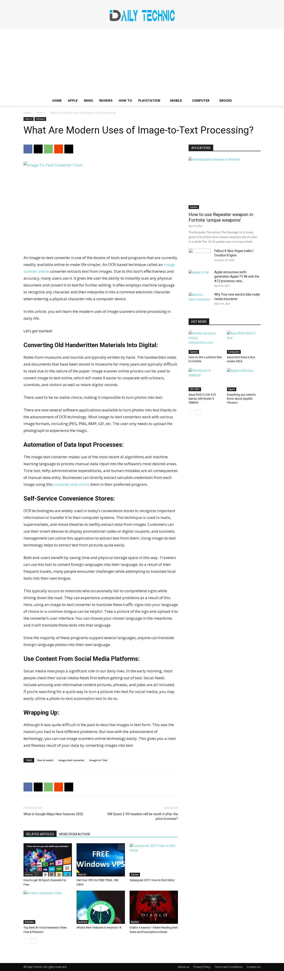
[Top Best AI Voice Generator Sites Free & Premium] (48, 907)
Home (57, 100)
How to (125, 100)
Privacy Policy (201, 967)
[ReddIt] (58, 149)
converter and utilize (71, 484)
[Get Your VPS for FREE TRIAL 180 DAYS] (101, 859)
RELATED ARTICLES (40, 834)
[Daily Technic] (142, 15)
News (88, 100)
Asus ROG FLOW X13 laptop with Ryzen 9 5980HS (202, 398)
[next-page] (33, 941)
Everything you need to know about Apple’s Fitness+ (241, 398)
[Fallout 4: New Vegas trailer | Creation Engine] (200, 256)
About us (183, 967)
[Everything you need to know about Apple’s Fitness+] (244, 379)
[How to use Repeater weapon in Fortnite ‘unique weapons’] (224, 183)
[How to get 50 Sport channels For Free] (48, 859)
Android (82, 921)
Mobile (176, 100)
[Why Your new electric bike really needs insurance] (200, 300)
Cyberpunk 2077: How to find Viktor (152, 880)
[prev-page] (26, 941)
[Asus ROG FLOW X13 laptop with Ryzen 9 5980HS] (205, 379)
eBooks (225, 100)
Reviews (105, 100)
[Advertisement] (142, 62)
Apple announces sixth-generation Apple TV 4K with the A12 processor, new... (236, 276)
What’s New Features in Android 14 (99, 927)
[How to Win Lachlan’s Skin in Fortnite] (205, 342)
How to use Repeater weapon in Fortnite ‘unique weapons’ (221, 217)
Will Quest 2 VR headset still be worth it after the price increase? (142, 816)
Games (135, 874)
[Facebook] (28, 149)
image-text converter (71, 760)
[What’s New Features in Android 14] (101, 907)
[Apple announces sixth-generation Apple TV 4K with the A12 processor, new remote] (200, 277)
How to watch (45, 760)
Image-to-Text (98, 760)
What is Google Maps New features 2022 (53, 814)
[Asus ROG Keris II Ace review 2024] (244, 342)
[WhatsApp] (48, 149)
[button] (255, 101)
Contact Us (253, 967)
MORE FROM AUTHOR (74, 834)
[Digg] (68, 149)
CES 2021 (195, 389)
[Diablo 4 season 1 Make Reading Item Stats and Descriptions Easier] (154, 907)
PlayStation (149, 100)
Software (40, 118)
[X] (38, 149)
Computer (200, 100)
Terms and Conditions (229, 967)
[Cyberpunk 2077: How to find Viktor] (154, 859)
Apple (73, 100)
